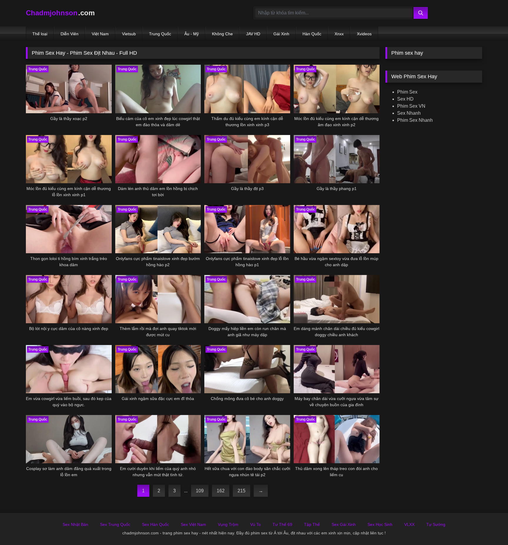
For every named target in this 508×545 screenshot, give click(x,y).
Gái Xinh (281, 33)
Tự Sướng (435, 524)
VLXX (409, 524)
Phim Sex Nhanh (415, 120)
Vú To (255, 524)
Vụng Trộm (228, 524)
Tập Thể (312, 524)
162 (221, 490)
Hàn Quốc (312, 33)
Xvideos (364, 33)
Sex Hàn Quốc (155, 524)
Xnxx (339, 33)
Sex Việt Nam (193, 524)
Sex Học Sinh (379, 524)
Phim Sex (407, 91)
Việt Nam (100, 33)
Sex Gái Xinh (344, 524)
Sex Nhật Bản (75, 524)
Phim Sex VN (411, 106)
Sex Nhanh (409, 113)
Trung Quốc (160, 33)
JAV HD (253, 33)
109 (200, 490)
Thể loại (39, 33)
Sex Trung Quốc (115, 524)
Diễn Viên (69, 33)
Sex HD (405, 98)
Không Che (222, 33)
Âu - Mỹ (191, 33)
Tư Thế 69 (282, 524)
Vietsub (129, 33)
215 (241, 490)
